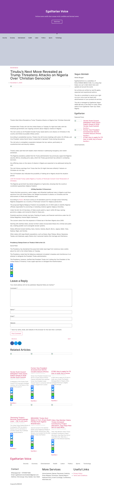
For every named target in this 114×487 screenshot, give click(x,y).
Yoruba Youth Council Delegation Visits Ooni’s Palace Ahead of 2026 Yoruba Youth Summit (18, 374)
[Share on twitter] (16, 343)
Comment (14, 288)
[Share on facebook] (12, 343)
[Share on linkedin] (20, 343)
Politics (43, 37)
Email (12, 316)
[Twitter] (41, 267)
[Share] (41, 275)
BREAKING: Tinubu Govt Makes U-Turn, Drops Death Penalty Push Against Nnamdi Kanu (41, 420)
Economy (12, 37)
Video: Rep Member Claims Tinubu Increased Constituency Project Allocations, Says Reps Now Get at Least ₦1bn (61, 423)
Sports (50, 37)
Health (30, 37)
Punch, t (21, 199)
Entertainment (21, 37)
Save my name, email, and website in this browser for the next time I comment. (37, 329)
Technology (59, 37)
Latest (36, 37)
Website (12, 323)
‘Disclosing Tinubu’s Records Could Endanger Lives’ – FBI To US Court (19, 419)
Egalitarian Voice (20, 458)
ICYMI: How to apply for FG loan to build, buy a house (61, 372)
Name (12, 309)
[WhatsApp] (41, 273)
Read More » (13, 403)
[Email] (41, 270)
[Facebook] (101, 38)
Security (5, 37)
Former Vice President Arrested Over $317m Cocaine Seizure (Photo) (40, 370)
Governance (14, 67)
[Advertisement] (57, 54)
